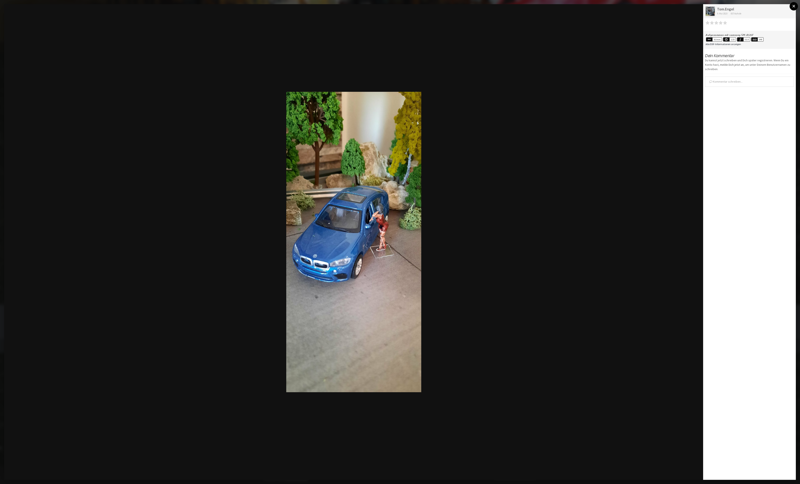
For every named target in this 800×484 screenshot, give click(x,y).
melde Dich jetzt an (732, 65)
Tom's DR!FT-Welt (32, 15)
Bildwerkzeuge (662, 472)
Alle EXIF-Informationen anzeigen (723, 44)
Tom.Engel (725, 9)
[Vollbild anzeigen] (696, 11)
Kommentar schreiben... (727, 81)
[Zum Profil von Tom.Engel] (710, 11)
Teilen (690, 472)
